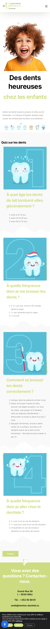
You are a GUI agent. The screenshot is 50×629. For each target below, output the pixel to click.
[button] (10, 554)
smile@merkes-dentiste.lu (25, 605)
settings (19, 621)
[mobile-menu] (44, 6)
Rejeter (18, 625)
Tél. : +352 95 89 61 (25, 600)
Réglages (30, 625)
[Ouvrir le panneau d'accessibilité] (4, 624)
